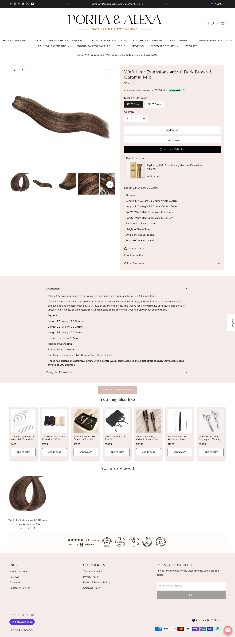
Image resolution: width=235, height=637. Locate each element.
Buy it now (173, 140)
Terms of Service (92, 571)
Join (191, 595)
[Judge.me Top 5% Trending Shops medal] (161, 542)
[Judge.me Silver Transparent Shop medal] (120, 542)
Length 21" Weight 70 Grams (141, 188)
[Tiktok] (23, 4)
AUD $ (218, 3)
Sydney (119, 3)
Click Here (167, 212)
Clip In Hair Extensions (213, 40)
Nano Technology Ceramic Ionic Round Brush (147, 439)
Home (80, 55)
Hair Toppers (178, 40)
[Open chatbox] (227, 630)
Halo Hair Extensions (147, 40)
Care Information (134, 255)
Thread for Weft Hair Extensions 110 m (53, 438)
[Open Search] (207, 23)
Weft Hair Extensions (94, 55)
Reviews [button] (233, 322)
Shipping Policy (92, 588)
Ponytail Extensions (52, 46)
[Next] (166, 4)
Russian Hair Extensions (66, 40)
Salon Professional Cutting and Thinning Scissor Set (210, 439)
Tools (121, 46)
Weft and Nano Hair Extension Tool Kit (85, 438)
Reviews (138, 46)
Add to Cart (172, 130)
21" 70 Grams (154, 104)
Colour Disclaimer (134, 263)
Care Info (14, 582)
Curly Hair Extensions (107, 40)
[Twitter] (27, 4)
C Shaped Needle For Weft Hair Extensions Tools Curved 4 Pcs (22, 439)
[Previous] (68, 4)
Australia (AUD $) (206, 620)
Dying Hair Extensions (59, 372)
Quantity (129, 112)
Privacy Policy (91, 577)
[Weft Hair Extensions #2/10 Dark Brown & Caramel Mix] (27, 496)
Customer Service (163, 46)
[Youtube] (32, 4)
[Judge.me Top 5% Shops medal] (147, 542)
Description (53, 288)
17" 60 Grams (134, 104)
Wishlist (191, 46)
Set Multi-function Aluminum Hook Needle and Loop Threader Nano (177, 441)
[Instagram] (15, 4)
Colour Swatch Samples (93, 46)
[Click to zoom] (110, 70)
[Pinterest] (19, 4)
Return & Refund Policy (96, 582)
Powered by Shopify (21, 630)
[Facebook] (10, 4)
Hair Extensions (14, 40)
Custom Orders (138, 248)
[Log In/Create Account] (212, 23)
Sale (38, 40)
